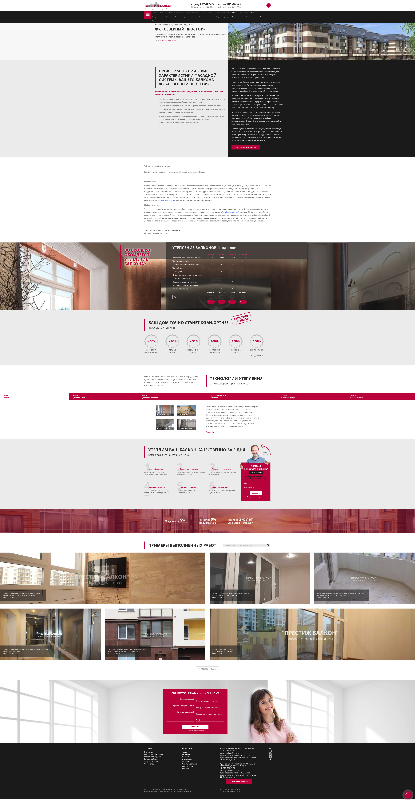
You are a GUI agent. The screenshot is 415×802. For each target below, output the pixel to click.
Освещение (177, 271)
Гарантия (155, 21)
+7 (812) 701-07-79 (227, 768)
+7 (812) (229, 4)
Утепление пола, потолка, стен (186, 264)
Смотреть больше (207, 669)
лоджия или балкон (166, 200)
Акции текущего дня (222, 17)
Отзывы (194, 17)
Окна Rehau (149, 764)
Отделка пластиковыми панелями (187, 275)
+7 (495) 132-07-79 (227, 751)
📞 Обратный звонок (239, 781)
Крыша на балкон (207, 13)
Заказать (211, 302)
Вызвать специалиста (246, 147)
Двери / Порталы (151, 761)
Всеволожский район (168, 40)
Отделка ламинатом (181, 278)
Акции (184, 752)
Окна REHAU (232, 13)
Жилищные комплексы (206, 17)
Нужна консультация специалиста (185, 297)
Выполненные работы (182, 17)
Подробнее (211, 432)
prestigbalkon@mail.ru (229, 753)
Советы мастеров (251, 17)
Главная (154, 13)
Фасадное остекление (176, 13)
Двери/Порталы (221, 13)
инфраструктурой (231, 212)
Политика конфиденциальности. (180, 791)
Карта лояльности (237, 17)
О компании (187, 759)
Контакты (163, 21)
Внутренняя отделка (192, 13)
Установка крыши (180, 289)
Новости (185, 757)
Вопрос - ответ (188, 766)
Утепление (163, 13)
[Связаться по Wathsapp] (264, 5)
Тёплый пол (177, 268)
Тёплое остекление (181, 261)
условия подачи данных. (260, 497)
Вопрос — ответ (265, 17)
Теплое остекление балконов (248, 13)
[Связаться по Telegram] (259, 5)
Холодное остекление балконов (162, 17)
